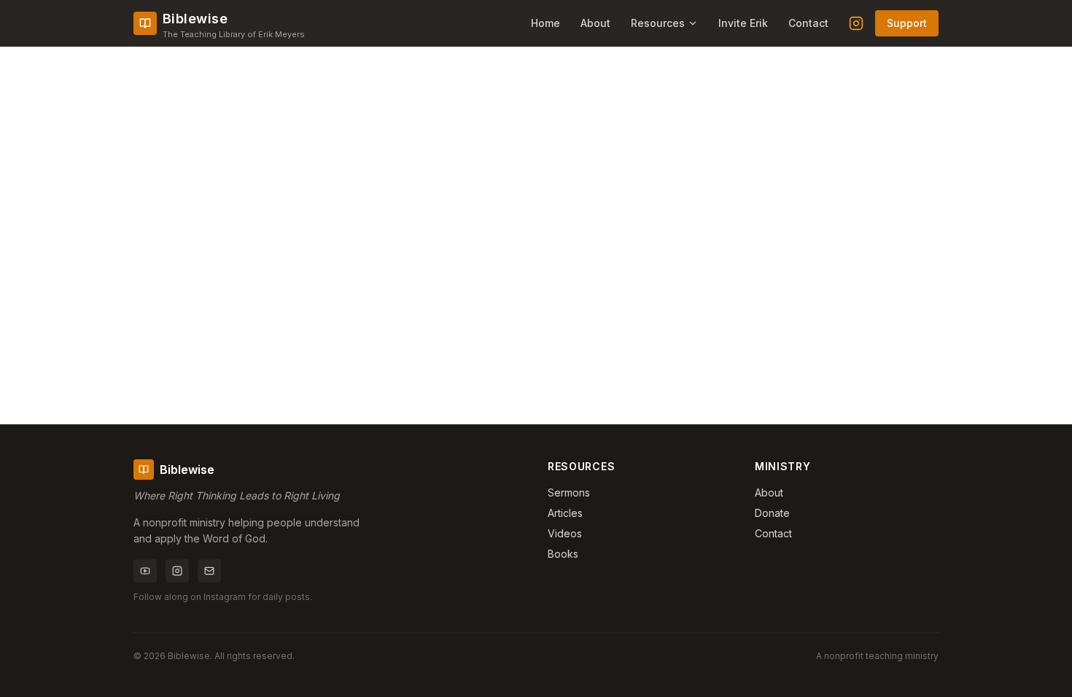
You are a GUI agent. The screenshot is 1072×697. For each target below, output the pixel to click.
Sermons (569, 492)
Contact (808, 23)
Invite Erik (743, 23)
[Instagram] (856, 23)
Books (563, 554)
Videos (565, 533)
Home (545, 23)
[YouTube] (145, 571)
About (595, 23)
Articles (565, 513)
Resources (658, 23)
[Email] (209, 571)
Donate (772, 513)
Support (907, 23)
